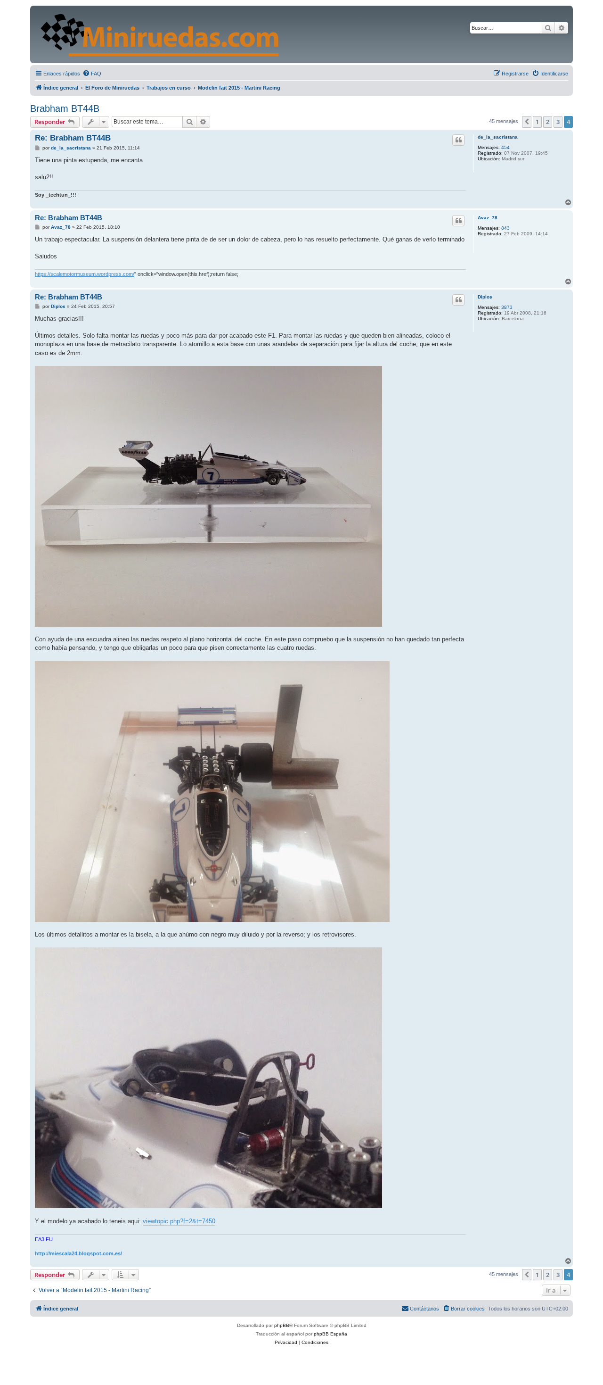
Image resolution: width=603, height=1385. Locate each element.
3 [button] (558, 121)
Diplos (485, 296)
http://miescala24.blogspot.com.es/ (78, 1253)
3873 (507, 307)
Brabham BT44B (64, 108)
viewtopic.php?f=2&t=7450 (179, 1221)
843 (505, 228)
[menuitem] (91, 73)
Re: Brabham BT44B (73, 137)
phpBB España (330, 1333)
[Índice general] (226, 34)
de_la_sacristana (498, 137)
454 (505, 147)
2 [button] (547, 121)
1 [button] (537, 121)
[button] (526, 121)
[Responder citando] (458, 140)
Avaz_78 (487, 217)
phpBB (281, 1325)
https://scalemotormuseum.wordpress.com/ (84, 274)
